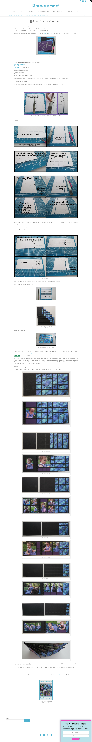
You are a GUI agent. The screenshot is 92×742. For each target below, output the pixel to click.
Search (7, 718)
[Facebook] (81, 1)
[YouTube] (82, 1)
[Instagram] (84, 1)
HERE (44, 33)
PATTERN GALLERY (54, 737)
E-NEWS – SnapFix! (44, 737)
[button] (90, 1)
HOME (32, 737)
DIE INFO (36, 737)
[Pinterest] (85, 1)
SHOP (28, 737)
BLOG (60, 737)
